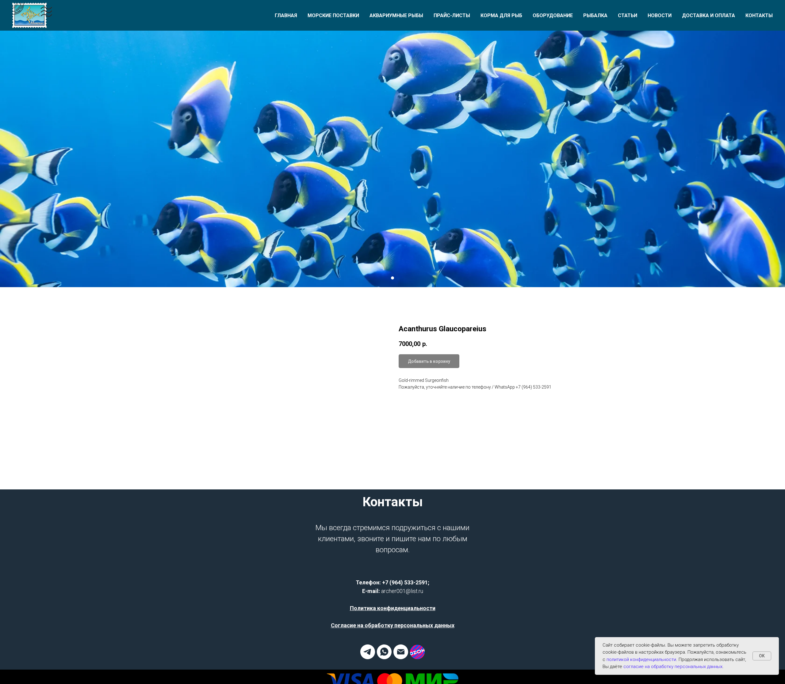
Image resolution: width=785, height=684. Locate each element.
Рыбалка (595, 15)
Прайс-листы (452, 15)
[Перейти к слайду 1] (392, 277)
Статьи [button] (627, 15)
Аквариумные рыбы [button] (396, 15)
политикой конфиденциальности (641, 659)
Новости (660, 15)
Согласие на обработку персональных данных (392, 625)
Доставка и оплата (708, 15)
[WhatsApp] (384, 657)
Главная (286, 15)
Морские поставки (333, 15)
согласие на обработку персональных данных (672, 666)
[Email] (400, 657)
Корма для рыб (501, 15)
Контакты (759, 15)
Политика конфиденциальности (392, 608)
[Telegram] (367, 657)
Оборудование (553, 15)
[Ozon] (417, 657)
